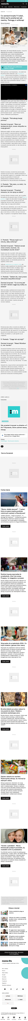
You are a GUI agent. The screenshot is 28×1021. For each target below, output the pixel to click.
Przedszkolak (24, 6)
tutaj (17, 388)
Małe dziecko (16, 6)
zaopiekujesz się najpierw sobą (13, 264)
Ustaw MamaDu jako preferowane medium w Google (13, 67)
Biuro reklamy (5, 968)
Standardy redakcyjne (6, 985)
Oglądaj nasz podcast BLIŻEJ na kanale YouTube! (15, 99)
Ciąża (6, 6)
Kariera (3, 970)
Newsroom (4, 978)
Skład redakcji (5, 972)
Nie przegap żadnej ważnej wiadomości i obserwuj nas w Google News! (14, 435)
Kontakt (3, 974)
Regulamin (4, 983)
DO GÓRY (13, 1008)
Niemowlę (10, 6)
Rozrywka (4, 976)
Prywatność (4, 981)
